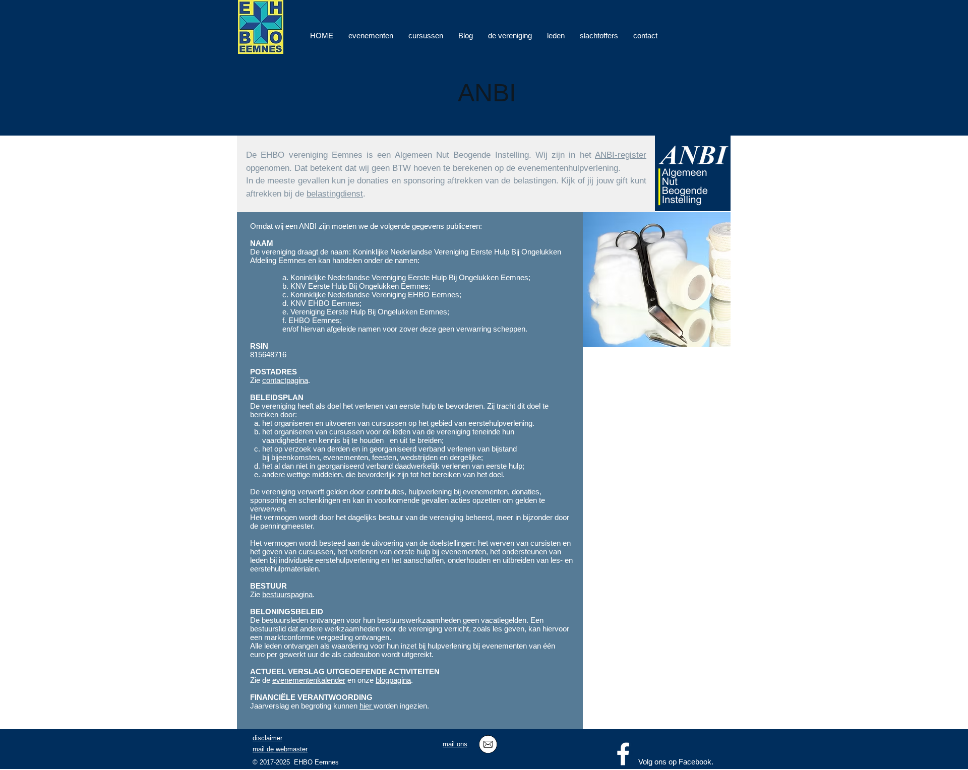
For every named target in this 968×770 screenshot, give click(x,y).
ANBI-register (620, 155)
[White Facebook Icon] (623, 754)
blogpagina (393, 680)
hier (366, 705)
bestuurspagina (287, 594)
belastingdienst (335, 194)
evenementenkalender (308, 680)
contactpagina (285, 380)
